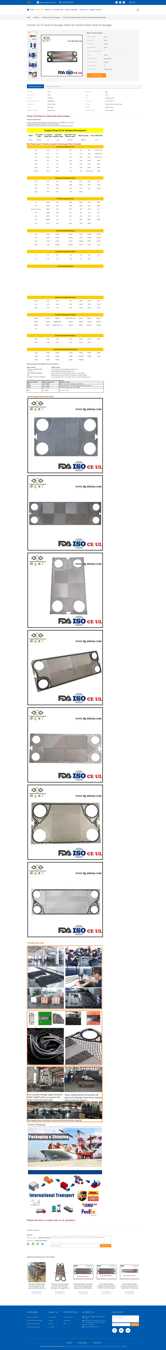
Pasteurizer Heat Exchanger (35, 1320)
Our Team (51, 1327)
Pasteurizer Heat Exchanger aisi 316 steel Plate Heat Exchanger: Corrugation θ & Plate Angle (60, 1287)
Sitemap (69, 1342)
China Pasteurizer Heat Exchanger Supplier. (52, 1346)
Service (51, 1323)
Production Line (68, 1317)
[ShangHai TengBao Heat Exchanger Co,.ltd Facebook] (117, 2)
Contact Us (83, 10)
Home (32, 10)
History (51, 1320)
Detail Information (35, 86)
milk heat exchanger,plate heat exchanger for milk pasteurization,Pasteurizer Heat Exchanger (36, 1287)
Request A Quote (95, 10)
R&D (64, 1323)
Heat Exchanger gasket (33, 1323)
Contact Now (96, 75)
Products (39, 10)
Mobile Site (97, 1342)
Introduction (52, 1317)
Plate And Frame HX (32, 1317)
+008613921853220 (44, 1238)
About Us (48, 10)
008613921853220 (41, 1241)
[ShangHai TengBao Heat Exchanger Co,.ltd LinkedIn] (124, 2)
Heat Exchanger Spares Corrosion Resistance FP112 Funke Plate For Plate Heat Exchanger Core (129, 1287)
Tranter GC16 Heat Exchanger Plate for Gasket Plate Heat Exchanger (84, 17)
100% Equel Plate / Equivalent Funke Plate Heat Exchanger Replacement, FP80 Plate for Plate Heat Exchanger (83, 1287)
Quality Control (71, 10)
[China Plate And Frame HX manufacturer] (29, 3)
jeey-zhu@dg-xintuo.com (48, 2)
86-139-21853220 (67, 2)
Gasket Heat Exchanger (33, 1327)
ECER (124, 1346)
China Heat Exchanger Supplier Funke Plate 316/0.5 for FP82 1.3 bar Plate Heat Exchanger (106, 1287)
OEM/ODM (66, 1320)
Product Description (53, 86)
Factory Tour (58, 10)
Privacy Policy (82, 1342)
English (133, 2)
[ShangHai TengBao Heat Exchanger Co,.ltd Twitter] (120, 2)
